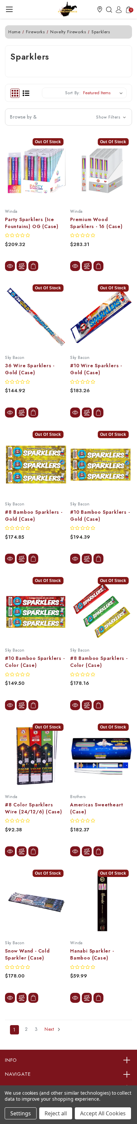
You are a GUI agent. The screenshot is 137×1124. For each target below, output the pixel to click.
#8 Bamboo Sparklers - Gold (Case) (34, 515)
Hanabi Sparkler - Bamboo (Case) (92, 954)
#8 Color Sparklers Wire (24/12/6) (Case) (33, 808)
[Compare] (22, 266)
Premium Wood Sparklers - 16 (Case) (96, 223)
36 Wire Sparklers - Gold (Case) (30, 369)
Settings (20, 1113)
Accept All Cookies (103, 1113)
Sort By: (73, 93)
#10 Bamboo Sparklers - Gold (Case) (100, 515)
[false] (33, 851)
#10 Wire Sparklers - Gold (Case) (96, 369)
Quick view (10, 266)
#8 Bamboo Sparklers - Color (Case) (99, 662)
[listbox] (104, 93)
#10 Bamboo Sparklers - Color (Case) (35, 662)
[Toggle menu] (9, 9)
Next (50, 1029)
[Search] (107, 9)
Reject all (56, 1113)
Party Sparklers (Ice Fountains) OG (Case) (32, 223)
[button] (100, 9)
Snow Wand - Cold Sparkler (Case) (27, 954)
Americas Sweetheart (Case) (96, 808)
